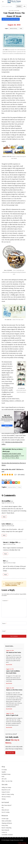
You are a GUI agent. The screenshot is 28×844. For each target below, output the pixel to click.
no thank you (7, 427)
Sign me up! (7, 425)
